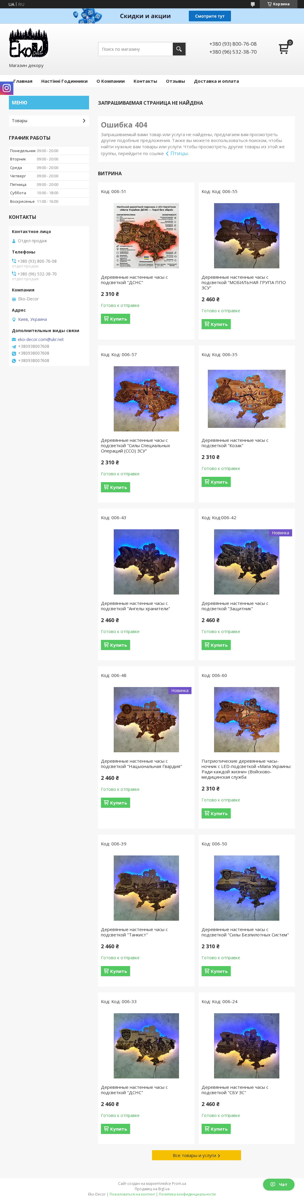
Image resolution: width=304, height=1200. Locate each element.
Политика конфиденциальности (187, 1194)
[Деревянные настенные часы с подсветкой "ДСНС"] (146, 235)
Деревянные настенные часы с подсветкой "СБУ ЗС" (235, 1089)
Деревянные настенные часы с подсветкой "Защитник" (235, 605)
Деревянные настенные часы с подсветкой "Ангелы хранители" (135, 605)
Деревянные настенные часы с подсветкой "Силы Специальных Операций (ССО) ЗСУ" (135, 445)
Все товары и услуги (194, 1155)
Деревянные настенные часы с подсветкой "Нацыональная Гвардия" (141, 763)
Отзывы (175, 81)
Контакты (145, 81)
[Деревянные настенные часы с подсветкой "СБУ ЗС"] (247, 1045)
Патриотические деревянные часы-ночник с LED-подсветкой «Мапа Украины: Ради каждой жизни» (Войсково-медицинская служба (246, 769)
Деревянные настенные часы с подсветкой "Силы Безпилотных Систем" (245, 932)
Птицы (179, 153)
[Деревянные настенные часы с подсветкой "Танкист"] (146, 888)
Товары (19, 120)
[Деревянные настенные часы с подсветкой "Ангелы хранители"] (146, 562)
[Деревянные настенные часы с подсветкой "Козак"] (247, 398)
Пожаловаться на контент (132, 1194)
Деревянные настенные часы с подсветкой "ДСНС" (134, 279)
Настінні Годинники (64, 81)
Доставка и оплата (216, 81)
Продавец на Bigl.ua (152, 1188)
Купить (118, 319)
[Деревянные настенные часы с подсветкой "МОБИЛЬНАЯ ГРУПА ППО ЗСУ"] (247, 235)
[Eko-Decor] (28, 42)
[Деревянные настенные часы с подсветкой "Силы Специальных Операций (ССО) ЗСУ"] (146, 398)
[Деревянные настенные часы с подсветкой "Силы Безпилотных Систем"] (247, 888)
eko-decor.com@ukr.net (41, 339)
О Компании (110, 81)
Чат (283, 1184)
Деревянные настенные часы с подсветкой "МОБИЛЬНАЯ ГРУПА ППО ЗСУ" (244, 282)
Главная (22, 81)
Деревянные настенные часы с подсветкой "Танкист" (134, 932)
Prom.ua (179, 1183)
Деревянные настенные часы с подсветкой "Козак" (235, 442)
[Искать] (179, 49)
